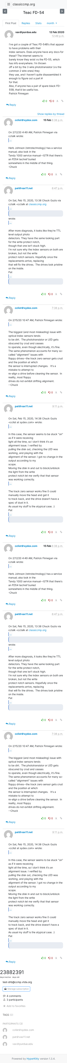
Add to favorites (16, 1005)
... (10, 140)
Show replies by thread (50, 113)
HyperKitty (33, 1058)
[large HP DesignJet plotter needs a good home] (62, 11)
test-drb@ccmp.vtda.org (17, 982)
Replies (26, 23)
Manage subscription (18, 988)
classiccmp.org (24, 4)
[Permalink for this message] (62, 101)
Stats (38, 23)
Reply (12, 104)
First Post (10, 23)
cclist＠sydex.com (26, 120)
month (51, 23)
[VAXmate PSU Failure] (5, 11)
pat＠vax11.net (24, 188)
